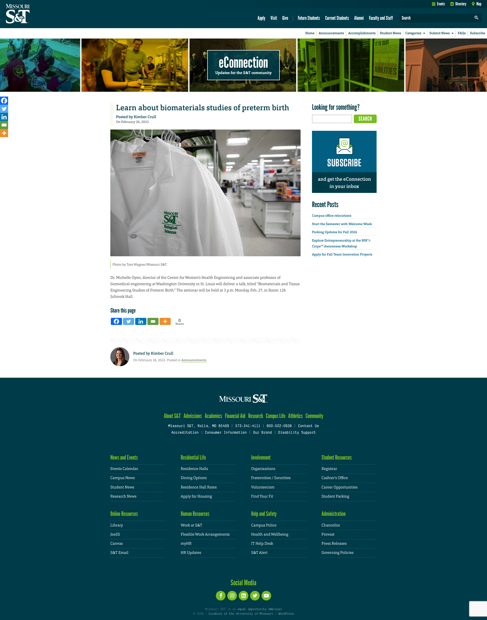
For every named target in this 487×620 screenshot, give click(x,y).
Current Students (337, 18)
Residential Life (193, 457)
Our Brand (262, 433)
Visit (274, 18)
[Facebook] (4, 101)
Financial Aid (235, 416)
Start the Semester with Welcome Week (342, 224)
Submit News (439, 33)
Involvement (261, 457)
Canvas (116, 543)
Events (441, 3)
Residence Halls (194, 468)
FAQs (462, 33)
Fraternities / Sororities (271, 478)
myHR (186, 543)
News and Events (124, 457)
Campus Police (263, 525)
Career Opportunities (340, 487)
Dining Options (194, 478)
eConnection (243, 62)
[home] (34, 14)
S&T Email (119, 552)
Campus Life (275, 416)
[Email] (4, 125)
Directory (461, 3)
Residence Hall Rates (199, 487)
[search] (476, 18)
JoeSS (115, 534)
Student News (390, 33)
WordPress (286, 613)
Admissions (193, 416)
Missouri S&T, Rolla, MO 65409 (198, 426)
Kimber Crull (145, 116)
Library (116, 525)
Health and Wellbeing (269, 534)
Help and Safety (264, 513)
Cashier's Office (335, 478)
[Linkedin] (4, 117)
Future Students (309, 18)
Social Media (243, 582)
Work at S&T (191, 525)
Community (314, 416)
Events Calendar (124, 468)
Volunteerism (262, 487)
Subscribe (477, 33)
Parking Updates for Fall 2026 (334, 232)
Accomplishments (362, 33)
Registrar (329, 468)
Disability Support (297, 433)
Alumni (359, 18)
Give (285, 18)
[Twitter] (4, 109)
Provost (328, 534)
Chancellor (331, 525)
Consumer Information (226, 433)
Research (255, 416)
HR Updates (191, 552)
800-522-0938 (279, 426)
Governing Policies (338, 552)
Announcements (331, 33)
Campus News (122, 478)
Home (310, 33)
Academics (213, 416)
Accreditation (184, 433)
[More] (4, 133)
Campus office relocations (331, 216)
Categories (413, 33)
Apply (261, 18)
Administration (334, 513)
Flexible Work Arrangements (205, 534)
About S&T (172, 416)
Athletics (295, 416)
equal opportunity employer (259, 609)
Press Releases (334, 543)
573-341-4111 (247, 426)
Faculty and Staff (381, 18)
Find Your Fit (262, 496)
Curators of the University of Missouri (240, 613)
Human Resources (195, 513)
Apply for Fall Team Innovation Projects (342, 254)
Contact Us (308, 426)
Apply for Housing (196, 496)
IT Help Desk (262, 543)
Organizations (263, 468)
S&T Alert (259, 552)
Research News (123, 496)
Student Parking (335, 496)
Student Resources (337, 457)
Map (478, 3)
